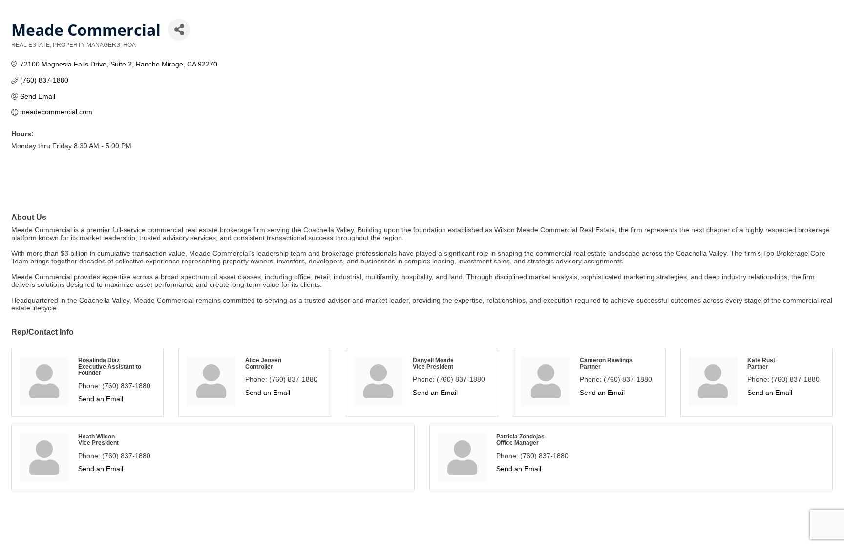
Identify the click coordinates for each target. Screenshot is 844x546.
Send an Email (100, 399)
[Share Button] (179, 30)
